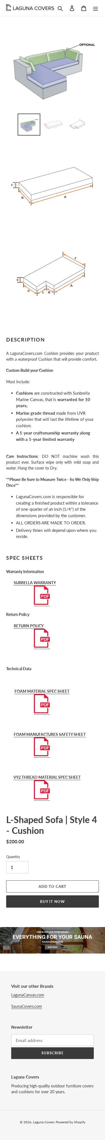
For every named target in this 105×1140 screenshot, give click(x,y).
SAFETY (66, 734)
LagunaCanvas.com (27, 994)
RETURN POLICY (29, 625)
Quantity (13, 856)
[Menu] (95, 8)
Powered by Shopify (70, 1122)
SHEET (80, 734)
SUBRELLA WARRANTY (35, 582)
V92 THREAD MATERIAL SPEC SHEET (47, 777)
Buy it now (52, 901)
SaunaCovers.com (26, 1006)
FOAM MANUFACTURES (36, 734)
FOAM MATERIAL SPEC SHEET (42, 691)
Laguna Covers (44, 1122)
